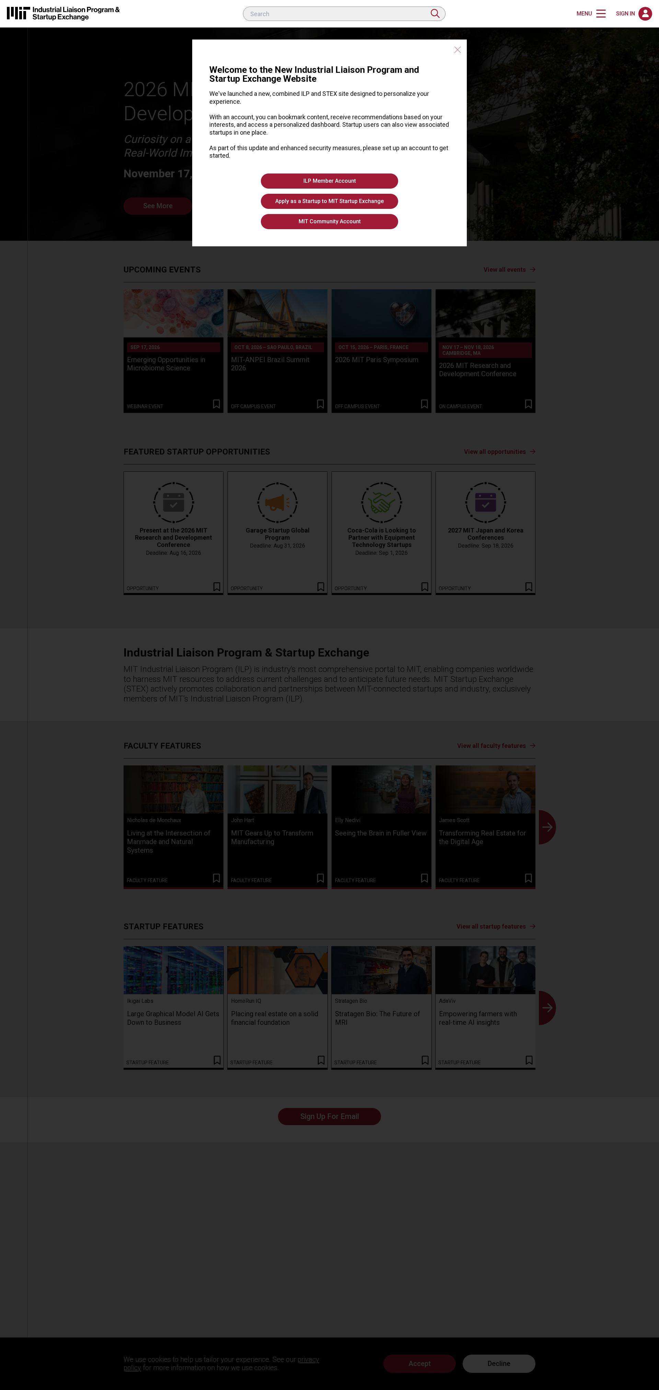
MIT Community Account (330, 221)
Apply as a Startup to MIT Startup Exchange (329, 201)
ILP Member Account (329, 181)
